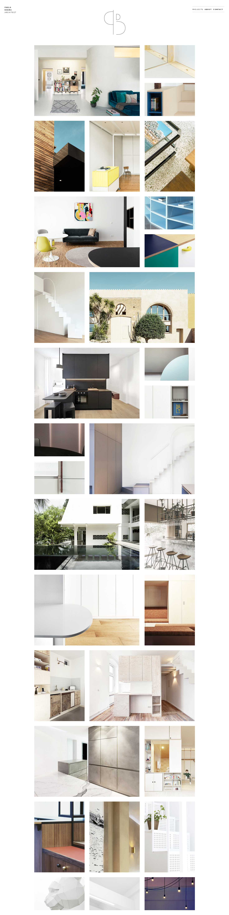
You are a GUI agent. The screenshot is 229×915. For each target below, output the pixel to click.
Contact (218, 9)
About (208, 9)
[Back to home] (114, 22)
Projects (198, 9)
